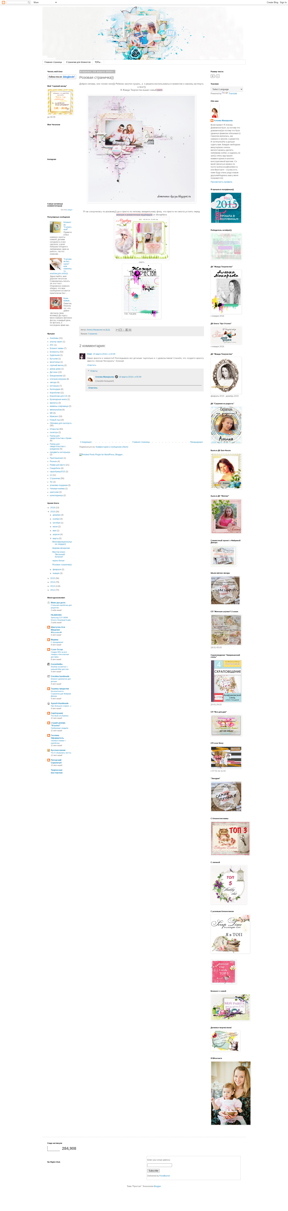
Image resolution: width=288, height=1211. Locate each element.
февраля (57, 569)
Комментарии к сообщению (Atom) (112, 447)
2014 (53, 582)
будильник (55, 355)
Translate (233, 93)
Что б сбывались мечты (61, 753)
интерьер (54, 386)
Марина (54, 640)
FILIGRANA (56, 615)
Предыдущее (196, 442)
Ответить (91, 365)
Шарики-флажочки (61, 548)
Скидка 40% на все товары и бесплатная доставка (60, 654)
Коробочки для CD (58, 396)
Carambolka (56, 664)
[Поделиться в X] (123, 330)
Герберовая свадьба (59, 728)
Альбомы (54, 338)
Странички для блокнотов (78, 62)
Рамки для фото (57, 465)
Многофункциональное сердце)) (62, 543)
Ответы (94, 371)
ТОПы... (98, 62)
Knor (89, 354)
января (56, 573)
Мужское (54, 416)
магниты (54, 403)
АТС (52, 345)
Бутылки (54, 359)
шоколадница (56, 495)
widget (69, 210)
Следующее (86, 442)
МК (51, 413)
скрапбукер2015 (57, 471)
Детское (54, 372)
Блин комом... (67, 299)
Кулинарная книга (58, 399)
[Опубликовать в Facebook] (126, 330)
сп (51, 475)
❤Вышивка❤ (56, 632)
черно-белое (58, 560)
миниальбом (56, 410)
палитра (54, 432)
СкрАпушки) (57, 713)
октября (57, 523)
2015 (53, 578)
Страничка (92, 334)
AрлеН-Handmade (59, 703)
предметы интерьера (60, 452)
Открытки (54, 429)
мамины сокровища (59, 406)
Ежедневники (56, 376)
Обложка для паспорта (61, 423)
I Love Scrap (57, 649)
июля (55, 526)
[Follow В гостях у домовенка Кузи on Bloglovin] (61, 78)
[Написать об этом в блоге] (120, 330)
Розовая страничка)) (62, 564)
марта (56, 538)
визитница (55, 362)
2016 (53, 511)
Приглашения (56, 458)
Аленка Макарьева (104, 377)
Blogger (157, 1186)
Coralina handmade (60, 676)
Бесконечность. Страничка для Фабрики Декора (61, 693)
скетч (159, 90)
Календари (55, 389)
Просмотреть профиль (221, 182)
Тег (51, 482)
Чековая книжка (57, 488)
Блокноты (54, 352)
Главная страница (53, 62)
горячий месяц (57, 365)
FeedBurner (164, 1176)
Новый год (55, 420)
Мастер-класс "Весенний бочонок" (58, 554)
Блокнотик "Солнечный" (67, 226)
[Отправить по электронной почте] (117, 330)
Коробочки (55, 393)
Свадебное (55, 468)
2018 (53, 507)
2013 (53, 586)
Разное (53, 461)
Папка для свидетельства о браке (61, 437)
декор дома (55, 369)
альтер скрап (56, 342)
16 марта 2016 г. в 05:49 (130, 377)
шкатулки (54, 492)
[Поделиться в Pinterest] (130, 330)
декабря (57, 515)
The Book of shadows (59, 716)
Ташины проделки (60, 689)
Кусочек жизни (58, 750)
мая (55, 530)
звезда (53, 382)
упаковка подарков (59, 485)
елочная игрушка (58, 379)
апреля (56, 534)
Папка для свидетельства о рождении (58, 446)
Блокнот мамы (57, 348)
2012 (53, 590)
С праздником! (57, 642)
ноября (56, 519)
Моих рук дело (58, 602)
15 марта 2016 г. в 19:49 (104, 354)
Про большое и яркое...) (61, 706)
